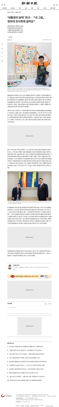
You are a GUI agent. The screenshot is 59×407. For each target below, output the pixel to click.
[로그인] (57, 5)
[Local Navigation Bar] (2, 5)
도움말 (45, 304)
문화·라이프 (10, 12)
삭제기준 (50, 304)
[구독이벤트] (29, 276)
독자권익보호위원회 (34, 405)
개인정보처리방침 (19, 398)
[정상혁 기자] (9, 266)
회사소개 (17, 405)
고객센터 (27, 405)
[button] (2, 5)
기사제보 (41, 405)
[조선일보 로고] (29, 3)
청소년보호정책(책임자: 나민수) (31, 398)
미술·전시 (18, 12)
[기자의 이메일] (14, 270)
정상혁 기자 (9, 40)
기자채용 (22, 405)
